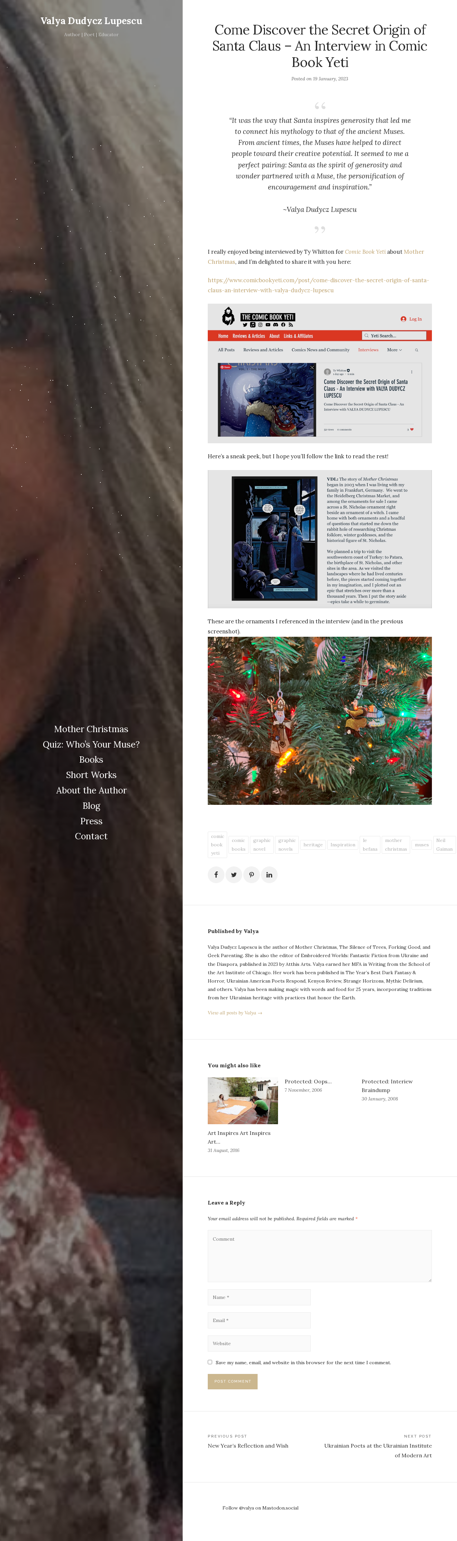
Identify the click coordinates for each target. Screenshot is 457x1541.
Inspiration (343, 845)
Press (91, 821)
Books (91, 759)
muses (422, 845)
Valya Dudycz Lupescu (91, 21)
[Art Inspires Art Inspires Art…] (243, 1100)
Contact (91, 836)
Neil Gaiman (444, 844)
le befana (370, 844)
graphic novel (262, 844)
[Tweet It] (233, 874)
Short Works (91, 774)
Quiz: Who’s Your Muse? (91, 744)
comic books (239, 844)
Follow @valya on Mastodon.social (260, 1508)
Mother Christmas (91, 729)
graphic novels (287, 844)
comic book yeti (217, 844)
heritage (313, 845)
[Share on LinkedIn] (269, 874)
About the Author (91, 790)
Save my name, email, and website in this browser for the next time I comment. (303, 1363)
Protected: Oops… (308, 1081)
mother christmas (396, 844)
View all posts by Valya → (235, 1013)
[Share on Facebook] (216, 874)
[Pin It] (251, 874)
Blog (91, 805)
